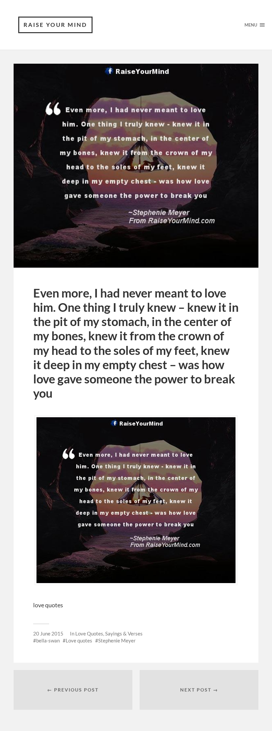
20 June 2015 (48, 633)
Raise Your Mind (55, 24)
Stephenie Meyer (117, 640)
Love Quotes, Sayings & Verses (109, 633)
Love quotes (79, 640)
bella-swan (48, 640)
